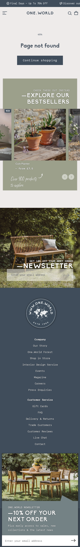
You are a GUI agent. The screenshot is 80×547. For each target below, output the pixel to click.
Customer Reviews (40, 431)
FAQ (40, 412)
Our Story (40, 345)
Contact (40, 444)
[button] (76, 13)
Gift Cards (40, 406)
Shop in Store (40, 358)
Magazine (40, 377)
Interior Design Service (40, 364)
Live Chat (40, 437)
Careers (40, 383)
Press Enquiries (40, 389)
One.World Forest (40, 352)
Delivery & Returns (40, 418)
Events (40, 370)
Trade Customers (40, 425)
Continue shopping (40, 60)
